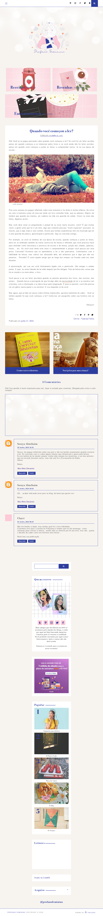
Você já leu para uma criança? (76, 370)
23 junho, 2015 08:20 (25, 522)
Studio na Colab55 (42, 878)
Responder (22, 473)
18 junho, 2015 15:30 (25, 447)
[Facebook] (79, 3)
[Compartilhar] (92, 315)
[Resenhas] (74, 91)
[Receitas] (28, 91)
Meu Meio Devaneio (26, 468)
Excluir (32, 473)
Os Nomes (51, 831)
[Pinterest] (69, 3)
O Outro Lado (51, 756)
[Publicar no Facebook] (84, 315)
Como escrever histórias (27, 370)
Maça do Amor (51, 781)
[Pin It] (88, 315)
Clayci (21, 518)
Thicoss (91, 912)
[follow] (88, 3)
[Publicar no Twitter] (80, 315)
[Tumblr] (40, 623)
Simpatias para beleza (51, 731)
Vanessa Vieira (87, 318)
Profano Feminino (16, 912)
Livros (76, 318)
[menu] (6, 3)
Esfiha (51, 806)
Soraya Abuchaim (27, 443)
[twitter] (57, 623)
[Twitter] (83, 3)
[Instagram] (74, 3)
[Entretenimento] (51, 117)
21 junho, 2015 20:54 (25, 488)
